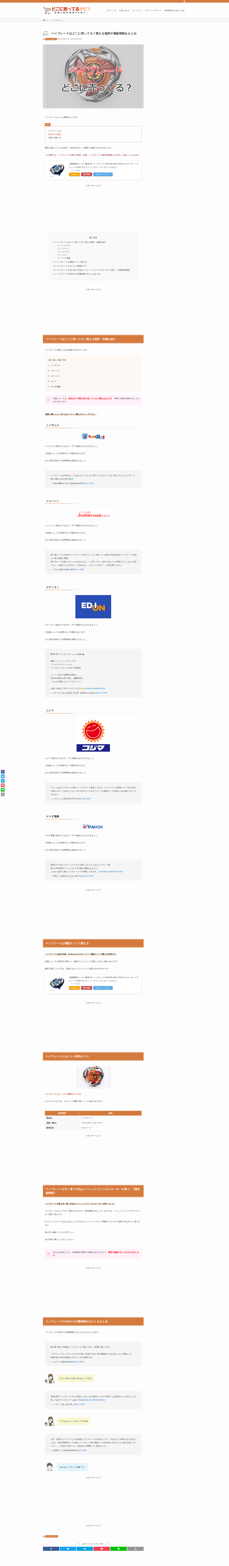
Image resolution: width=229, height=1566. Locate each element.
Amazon (74, 174)
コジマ (64, 255)
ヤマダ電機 (66, 258)
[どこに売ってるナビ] (67, 10)
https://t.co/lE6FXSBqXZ (95, 1400)
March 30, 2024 (84, 799)
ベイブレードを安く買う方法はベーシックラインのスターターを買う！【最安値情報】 (93, 270)
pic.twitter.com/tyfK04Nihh (94, 688)
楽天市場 (86, 174)
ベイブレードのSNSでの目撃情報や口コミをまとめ (78, 274)
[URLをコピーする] (135, 1549)
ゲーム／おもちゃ (51, 39)
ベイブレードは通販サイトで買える (71, 262)
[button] (51, 1549)
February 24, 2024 (86, 876)
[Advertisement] (93, 208)
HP (73, 446)
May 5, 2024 (89, 483)
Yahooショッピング (103, 174)
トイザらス (66, 245)
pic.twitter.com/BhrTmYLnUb (111, 872)
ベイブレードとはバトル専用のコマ (71, 266)
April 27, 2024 (101, 693)
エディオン (66, 252)
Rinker (78, 170)
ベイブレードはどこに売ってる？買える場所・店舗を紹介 (81, 242)
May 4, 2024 (79, 569)
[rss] (184, 1)
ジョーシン (66, 248)
